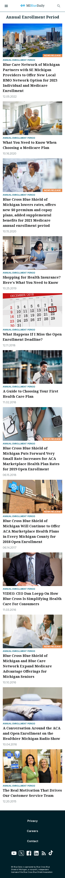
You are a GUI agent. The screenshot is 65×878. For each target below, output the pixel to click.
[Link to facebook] (29, 853)
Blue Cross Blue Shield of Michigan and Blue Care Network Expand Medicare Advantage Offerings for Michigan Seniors (27, 666)
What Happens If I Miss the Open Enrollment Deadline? (32, 337)
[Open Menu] (6, 5)
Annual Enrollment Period (19, 60)
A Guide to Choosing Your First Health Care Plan (30, 394)
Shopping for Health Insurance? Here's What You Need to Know (32, 280)
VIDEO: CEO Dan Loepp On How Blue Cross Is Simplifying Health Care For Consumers (32, 598)
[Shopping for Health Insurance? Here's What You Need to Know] (32, 253)
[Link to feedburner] (44, 853)
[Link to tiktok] (51, 853)
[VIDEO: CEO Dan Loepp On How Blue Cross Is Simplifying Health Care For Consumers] (32, 569)
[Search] (58, 5)
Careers (32, 831)
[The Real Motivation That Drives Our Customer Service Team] (32, 766)
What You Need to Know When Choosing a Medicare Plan (30, 145)
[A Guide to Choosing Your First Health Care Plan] (32, 367)
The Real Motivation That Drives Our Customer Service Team (32, 793)
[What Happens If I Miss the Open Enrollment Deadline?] (32, 310)
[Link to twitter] (21, 853)
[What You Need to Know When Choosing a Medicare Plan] (32, 118)
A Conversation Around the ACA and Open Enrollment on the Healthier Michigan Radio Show (31, 733)
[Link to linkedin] (36, 853)
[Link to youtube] (14, 853)
